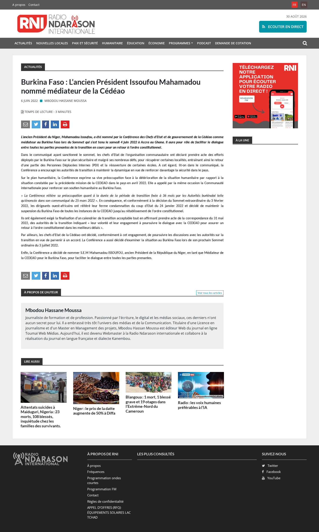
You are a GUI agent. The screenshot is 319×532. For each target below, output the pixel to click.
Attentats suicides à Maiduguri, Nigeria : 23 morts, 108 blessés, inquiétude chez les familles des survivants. (41, 416)
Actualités (23, 43)
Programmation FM (101, 489)
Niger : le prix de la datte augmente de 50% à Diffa (94, 411)
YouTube (273, 478)
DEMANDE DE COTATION (233, 43)
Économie (156, 43)
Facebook (273, 471)
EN (304, 5)
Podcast (204, 43)
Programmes (179, 43)
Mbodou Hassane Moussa (65, 101)
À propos (94, 465)
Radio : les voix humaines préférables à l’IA (199, 405)
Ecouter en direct (285, 26)
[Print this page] (65, 124)
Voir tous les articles (210, 293)
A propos (18, 5)
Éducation (135, 43)
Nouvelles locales (52, 43)
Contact (33, 5)
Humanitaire (112, 43)
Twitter (273, 465)
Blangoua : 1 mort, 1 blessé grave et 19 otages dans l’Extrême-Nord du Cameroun (148, 404)
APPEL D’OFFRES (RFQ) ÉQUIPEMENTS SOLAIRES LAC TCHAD (109, 512)
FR (294, 5)
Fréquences (95, 471)
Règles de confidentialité (105, 501)
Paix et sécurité (85, 43)
